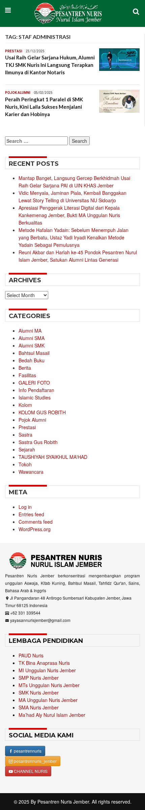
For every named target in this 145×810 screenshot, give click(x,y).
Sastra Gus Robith (38, 442)
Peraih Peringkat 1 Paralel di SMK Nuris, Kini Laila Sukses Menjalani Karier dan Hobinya (44, 106)
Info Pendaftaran (36, 390)
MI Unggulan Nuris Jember (47, 670)
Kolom (25, 404)
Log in (25, 506)
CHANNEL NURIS (30, 771)
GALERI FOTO (34, 382)
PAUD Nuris (31, 655)
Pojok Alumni (17, 93)
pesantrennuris (27, 751)
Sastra (25, 434)
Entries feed (31, 514)
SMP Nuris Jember (39, 677)
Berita (25, 367)
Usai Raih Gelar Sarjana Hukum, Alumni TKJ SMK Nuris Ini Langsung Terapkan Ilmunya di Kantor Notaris (50, 64)
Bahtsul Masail (34, 352)
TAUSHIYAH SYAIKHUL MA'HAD (53, 456)
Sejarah (27, 449)
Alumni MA (30, 330)
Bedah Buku (32, 360)
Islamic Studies (35, 397)
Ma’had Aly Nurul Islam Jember (52, 714)
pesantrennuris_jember (35, 761)
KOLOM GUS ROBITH (42, 412)
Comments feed (36, 521)
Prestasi (13, 51)
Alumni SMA (32, 338)
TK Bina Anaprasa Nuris (44, 662)
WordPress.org (35, 529)
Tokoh (25, 464)
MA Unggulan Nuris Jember (48, 700)
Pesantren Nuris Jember (63, 801)
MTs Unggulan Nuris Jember (49, 685)
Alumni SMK (32, 345)
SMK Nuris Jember (39, 692)
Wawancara (31, 471)
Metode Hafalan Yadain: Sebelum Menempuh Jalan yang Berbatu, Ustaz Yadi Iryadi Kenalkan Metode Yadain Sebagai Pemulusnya (73, 237)
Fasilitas (27, 375)
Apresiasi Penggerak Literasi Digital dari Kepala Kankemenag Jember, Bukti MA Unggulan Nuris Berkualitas (69, 215)
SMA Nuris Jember (39, 707)
